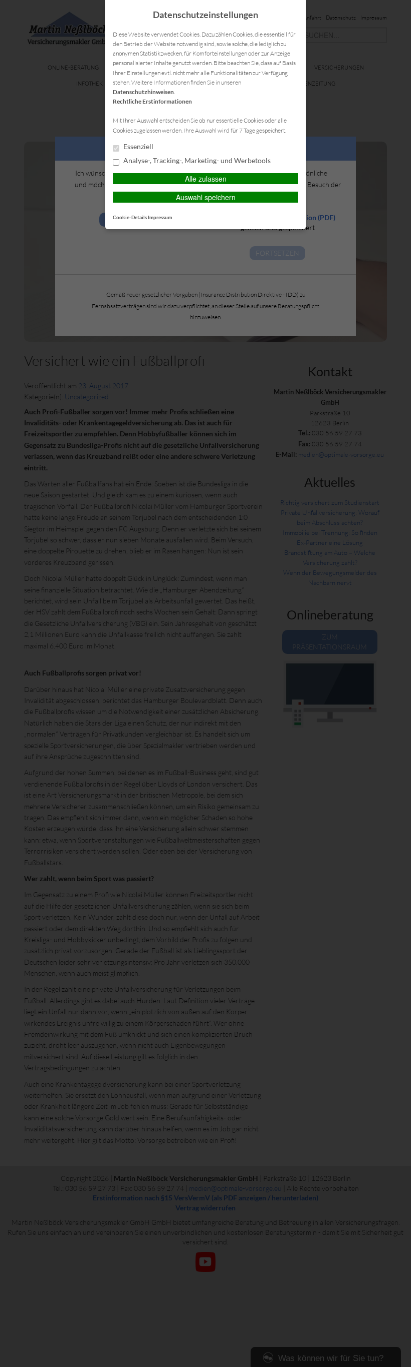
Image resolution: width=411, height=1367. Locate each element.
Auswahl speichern (206, 197)
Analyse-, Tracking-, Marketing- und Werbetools (196, 161)
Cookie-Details (130, 217)
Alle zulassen (206, 179)
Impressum (160, 217)
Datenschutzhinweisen (143, 92)
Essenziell (137, 147)
